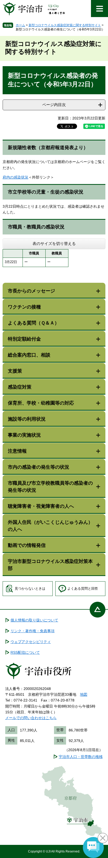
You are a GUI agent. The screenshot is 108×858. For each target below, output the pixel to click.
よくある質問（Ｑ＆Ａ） (33, 323)
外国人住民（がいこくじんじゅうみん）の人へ (50, 526)
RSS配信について (25, 652)
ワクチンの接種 (24, 307)
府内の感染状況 (15, 177)
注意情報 (17, 451)
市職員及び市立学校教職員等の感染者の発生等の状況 (50, 486)
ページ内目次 (54, 104)
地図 (83, 694)
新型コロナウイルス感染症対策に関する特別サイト (65, 25)
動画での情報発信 (27, 545)
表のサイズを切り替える (54, 243)
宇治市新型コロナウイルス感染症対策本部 (50, 565)
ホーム (20, 25)
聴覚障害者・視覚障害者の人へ (41, 506)
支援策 (15, 371)
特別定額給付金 (24, 339)
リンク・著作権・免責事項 (32, 631)
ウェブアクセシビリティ (30, 642)
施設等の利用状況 (27, 419)
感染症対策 (19, 387)
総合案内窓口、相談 (29, 355)
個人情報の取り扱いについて (34, 620)
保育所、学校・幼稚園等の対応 (41, 403)
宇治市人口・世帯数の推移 (81, 757)
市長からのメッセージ (31, 291)
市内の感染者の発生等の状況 (38, 467)
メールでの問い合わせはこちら (31, 718)
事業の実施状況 (24, 435)
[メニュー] (99, 8)
